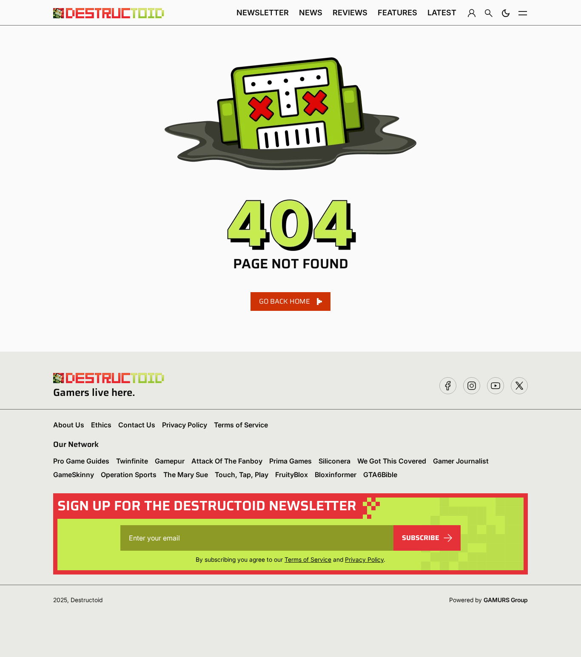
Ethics (101, 425)
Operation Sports (129, 474)
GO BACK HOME (284, 301)
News (310, 12)
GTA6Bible (380, 474)
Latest (441, 12)
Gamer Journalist (461, 461)
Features (397, 12)
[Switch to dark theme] (506, 12)
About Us (68, 425)
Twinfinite (132, 461)
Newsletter (262, 12)
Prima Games (290, 461)
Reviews (350, 12)
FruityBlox (291, 474)
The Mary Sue (185, 474)
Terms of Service (241, 425)
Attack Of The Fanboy (226, 461)
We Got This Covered (391, 461)
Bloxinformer (335, 474)
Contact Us (136, 425)
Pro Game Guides (81, 461)
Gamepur (170, 461)
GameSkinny (73, 474)
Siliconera (334, 461)
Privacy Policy (184, 425)
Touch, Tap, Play (241, 474)
